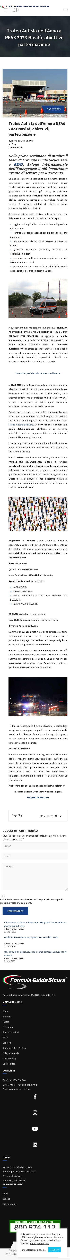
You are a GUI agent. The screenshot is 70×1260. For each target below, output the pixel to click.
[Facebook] (52, 816)
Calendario (8, 1026)
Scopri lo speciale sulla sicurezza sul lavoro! (38, 373)
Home (5, 1011)
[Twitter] (56, 816)
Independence (10, 1204)
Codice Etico (9, 1063)
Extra (5, 1037)
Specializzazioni (11, 1032)
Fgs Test (7, 1016)
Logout (6, 1198)
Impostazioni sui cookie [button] (34, 1249)
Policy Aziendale (11, 1053)
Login (5, 1193)
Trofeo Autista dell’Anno (20, 424)
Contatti (7, 1042)
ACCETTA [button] (54, 1249)
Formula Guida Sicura (22, 140)
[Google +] (61, 816)
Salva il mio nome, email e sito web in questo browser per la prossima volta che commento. (31, 901)
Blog (14, 144)
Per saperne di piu (39, 1243)
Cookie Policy (9, 1058)
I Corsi (6, 1021)
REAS (18, 164)
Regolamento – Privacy (14, 1047)
